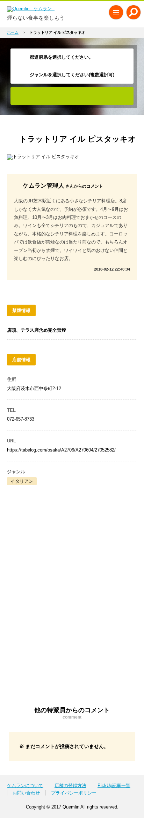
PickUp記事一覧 (114, 785)
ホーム (13, 32)
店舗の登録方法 (70, 785)
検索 (72, 96)
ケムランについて (25, 785)
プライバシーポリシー (73, 793)
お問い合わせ (26, 793)
